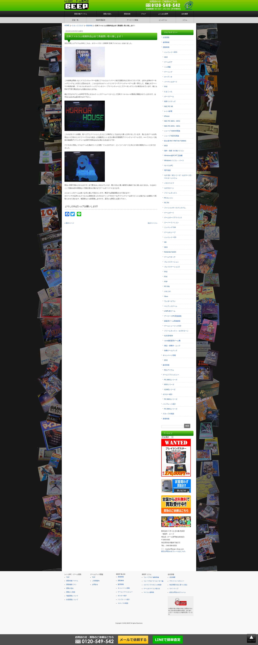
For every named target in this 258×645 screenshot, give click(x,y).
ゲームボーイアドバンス (173, 217)
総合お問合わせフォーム (177, 592)
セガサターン (169, 188)
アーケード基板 (132, 20)
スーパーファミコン (171, 222)
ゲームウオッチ (169, 257)
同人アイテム (169, 370)
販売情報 (166, 365)
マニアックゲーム (170, 306)
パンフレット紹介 (169, 404)
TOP (67, 577)
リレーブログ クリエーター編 (153, 581)
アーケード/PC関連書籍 (172, 316)
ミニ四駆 (167, 67)
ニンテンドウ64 (170, 227)
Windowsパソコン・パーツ (174, 160)
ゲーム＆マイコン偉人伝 (152, 588)
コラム (184, 20)
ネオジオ (167, 291)
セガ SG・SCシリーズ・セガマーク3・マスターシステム (178, 176)
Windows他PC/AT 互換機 (173, 155)
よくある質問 (163, 14)
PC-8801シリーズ (170, 380)
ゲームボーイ (169, 213)
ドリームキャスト (170, 193)
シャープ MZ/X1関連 (171, 136)
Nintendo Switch (170, 252)
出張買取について (72, 599)
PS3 (165, 272)
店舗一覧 (75, 20)
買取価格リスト (71, 584)
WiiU (166, 247)
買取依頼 (127, 14)
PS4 (165, 277)
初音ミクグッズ (169, 101)
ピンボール (163, 20)
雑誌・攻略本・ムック (172, 346)
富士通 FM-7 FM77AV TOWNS (175, 141)
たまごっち (168, 92)
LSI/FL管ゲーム (169, 311)
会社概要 (184, 14)
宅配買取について (72, 596)
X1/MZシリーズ (169, 389)
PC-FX (166, 203)
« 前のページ (69, 223)
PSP (165, 282)
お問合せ (95, 584)
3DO (166, 57)
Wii (165, 242)
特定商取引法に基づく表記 (178, 585)
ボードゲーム (169, 96)
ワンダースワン (169, 301)
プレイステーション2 (172, 267)
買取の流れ (107, 14)
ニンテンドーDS (170, 237)
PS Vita (167, 286)
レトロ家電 (168, 111)
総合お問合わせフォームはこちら (173, 551)
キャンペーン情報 (169, 355)
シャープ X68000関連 (172, 131)
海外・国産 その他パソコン (174, 151)
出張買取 (166, 37)
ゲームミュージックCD (172, 326)
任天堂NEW (168, 336)
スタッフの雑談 (168, 414)
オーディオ (168, 77)
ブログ (143, 14)
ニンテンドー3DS (170, 52)
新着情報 (166, 419)
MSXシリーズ (169, 384)
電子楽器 (167, 170)
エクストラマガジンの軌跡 (152, 585)
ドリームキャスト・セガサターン (176, 331)
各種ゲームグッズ (170, 350)
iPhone (166, 116)
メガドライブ (169, 183)
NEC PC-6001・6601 (172, 126)
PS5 (165, 87)
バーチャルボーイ (170, 82)
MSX (166, 146)
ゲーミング (168, 72)
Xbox (166, 296)
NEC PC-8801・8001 (172, 121)
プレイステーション (171, 262)
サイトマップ (173, 588)
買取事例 (166, 47)
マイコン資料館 (149, 592)
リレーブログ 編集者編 (151, 577)
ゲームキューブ (169, 232)
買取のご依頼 (70, 592)
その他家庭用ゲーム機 (172, 341)
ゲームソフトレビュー (171, 375)
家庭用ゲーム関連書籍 (172, 321)
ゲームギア (168, 62)
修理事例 (166, 42)
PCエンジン (168, 198)
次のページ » (152, 223)
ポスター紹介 (168, 394)
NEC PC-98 (168, 106)
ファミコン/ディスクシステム (175, 208)
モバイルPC (168, 165)
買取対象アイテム (80, 14)
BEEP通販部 (100, 20)
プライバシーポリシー (176, 581)
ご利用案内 (95, 580)
